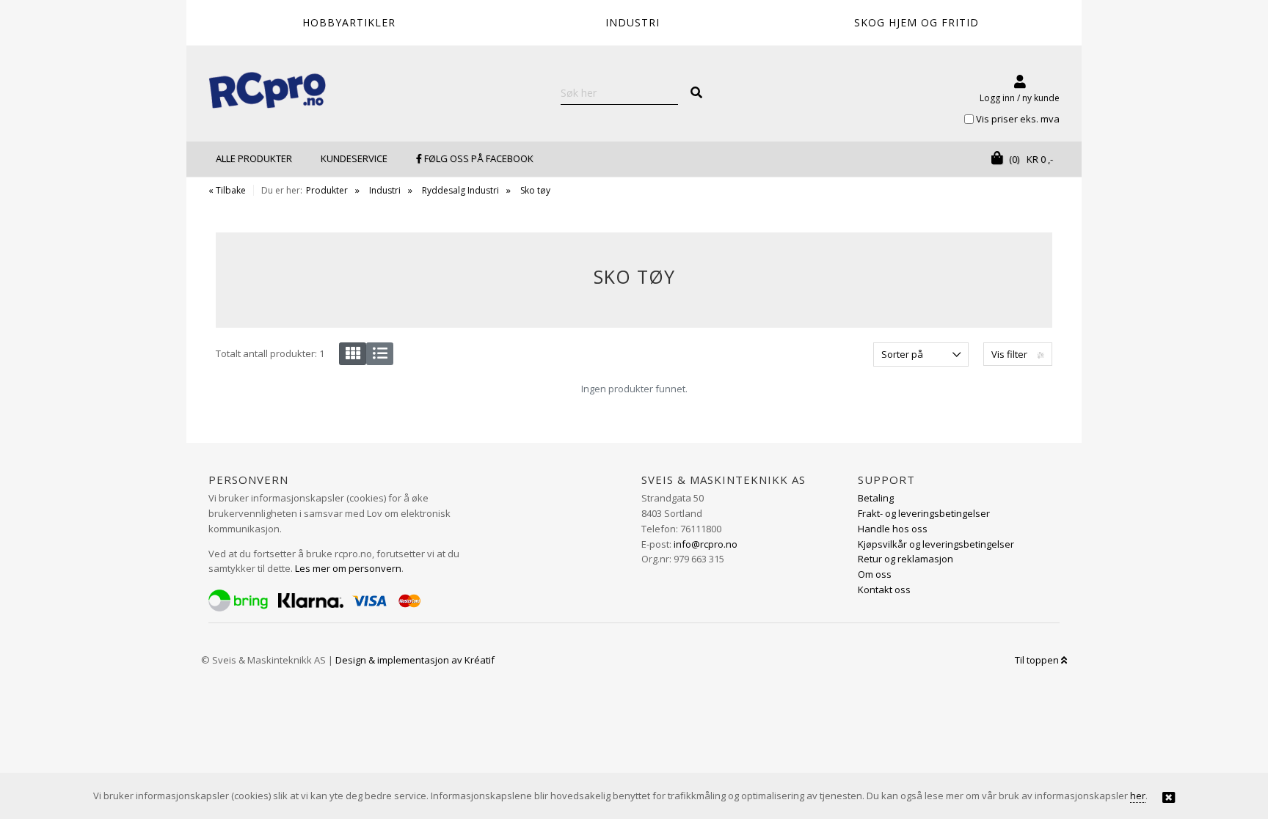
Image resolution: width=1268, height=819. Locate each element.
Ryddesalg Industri (460, 190)
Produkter (327, 190)
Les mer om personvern (348, 568)
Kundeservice (354, 158)
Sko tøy (535, 190)
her (1137, 795)
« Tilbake (227, 190)
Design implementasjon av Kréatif (415, 659)
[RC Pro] (267, 92)
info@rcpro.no (705, 544)
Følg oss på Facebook (477, 158)
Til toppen (1038, 659)
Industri (385, 190)
